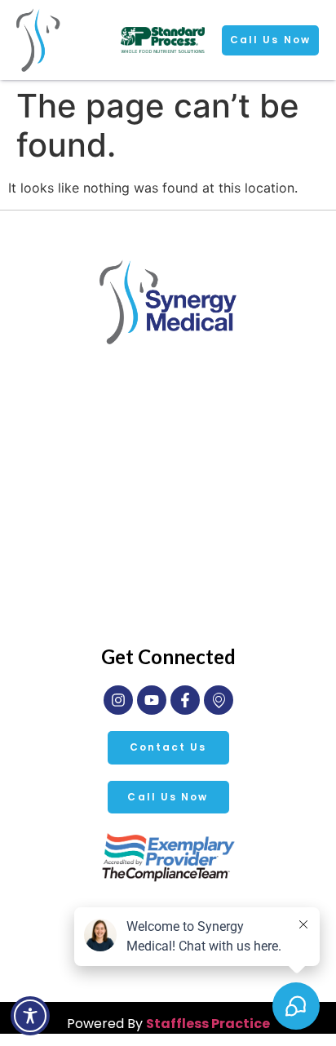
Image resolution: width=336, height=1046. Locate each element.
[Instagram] (118, 700)
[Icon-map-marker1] (218, 700)
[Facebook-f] (185, 700)
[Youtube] (151, 700)
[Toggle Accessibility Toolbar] (30, 1016)
